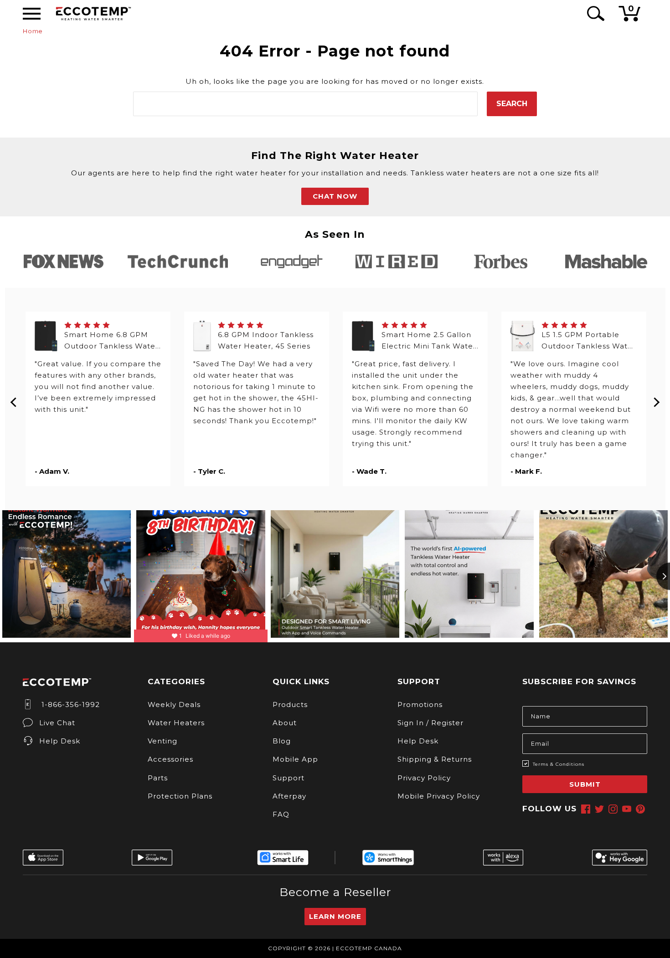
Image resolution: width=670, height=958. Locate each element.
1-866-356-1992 (69, 704)
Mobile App (295, 759)
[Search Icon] (594, 13)
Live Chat (57, 722)
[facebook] (586, 809)
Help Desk (59, 741)
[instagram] (613, 809)
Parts (158, 778)
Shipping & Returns (434, 759)
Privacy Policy (424, 778)
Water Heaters (176, 722)
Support (288, 778)
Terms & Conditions (558, 764)
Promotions (420, 704)
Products (290, 704)
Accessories (170, 759)
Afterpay (289, 796)
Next (656, 399)
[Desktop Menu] (32, 14)
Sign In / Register (430, 722)
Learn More (335, 916)
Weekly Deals (174, 704)
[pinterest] (640, 809)
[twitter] (599, 809)
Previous (14, 399)
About (285, 722)
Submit (585, 784)
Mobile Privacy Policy (438, 796)
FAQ (281, 814)
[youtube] (627, 809)
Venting (162, 741)
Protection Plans (180, 796)
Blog (282, 741)
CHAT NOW (335, 196)
